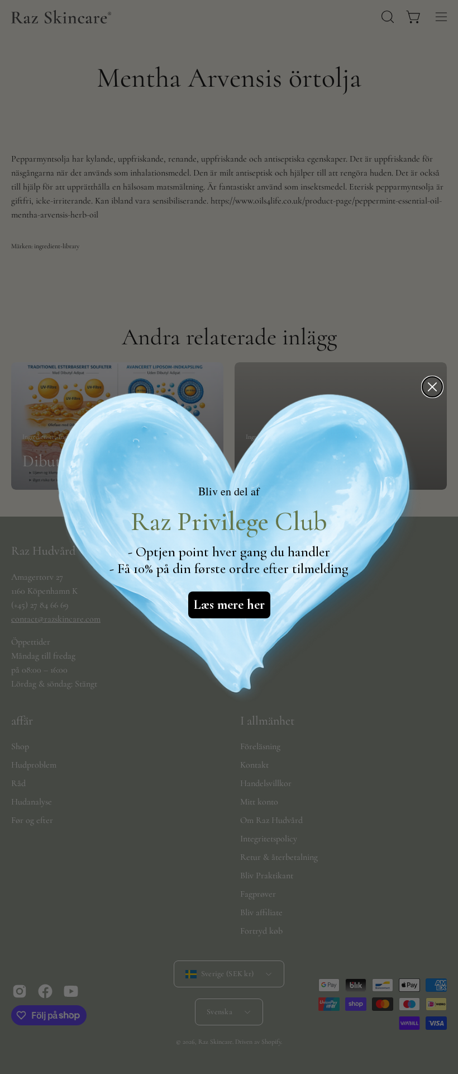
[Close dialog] (432, 387)
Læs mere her (229, 605)
